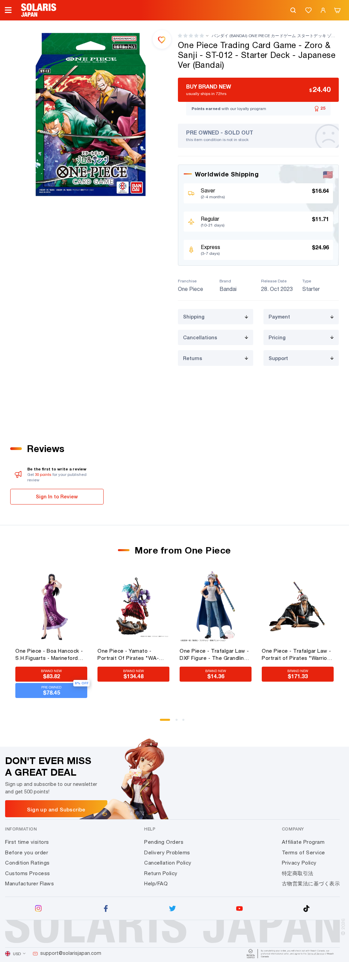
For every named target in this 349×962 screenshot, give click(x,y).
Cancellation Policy (168, 863)
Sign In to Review (57, 496)
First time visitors (27, 842)
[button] (191, 35)
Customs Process (27, 873)
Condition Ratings (27, 863)
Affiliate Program (303, 842)
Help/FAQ (156, 883)
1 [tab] (163, 722)
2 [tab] (179, 722)
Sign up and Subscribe (56, 809)
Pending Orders (163, 842)
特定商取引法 (298, 873)
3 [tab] (185, 722)
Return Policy (161, 873)
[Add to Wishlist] (162, 39)
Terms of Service (303, 852)
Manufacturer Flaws (29, 883)
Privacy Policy (299, 863)
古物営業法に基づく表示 (311, 883)
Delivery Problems (167, 852)
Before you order (26, 852)
